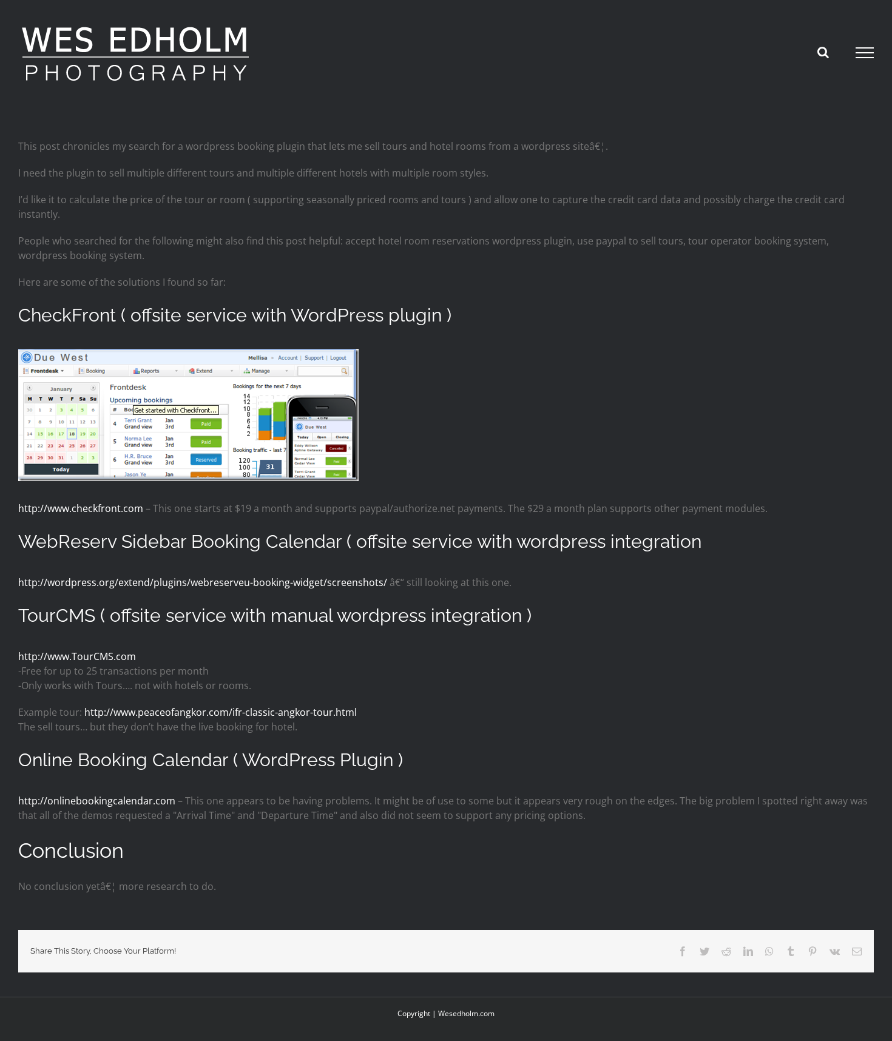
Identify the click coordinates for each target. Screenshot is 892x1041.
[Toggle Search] (823, 52)
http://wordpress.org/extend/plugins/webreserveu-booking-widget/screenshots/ (202, 582)
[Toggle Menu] (865, 52)
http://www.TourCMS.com (77, 656)
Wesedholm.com (466, 1013)
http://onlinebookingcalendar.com (96, 800)
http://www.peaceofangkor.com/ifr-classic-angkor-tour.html (220, 712)
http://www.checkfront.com (80, 508)
